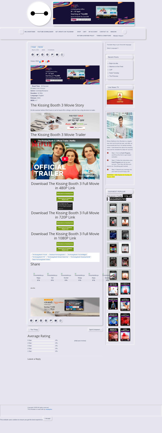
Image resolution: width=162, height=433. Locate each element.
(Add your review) (80, 341)
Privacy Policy (118, 36)
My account (93, 32)
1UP (110, 70)
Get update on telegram (64, 32)
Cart (84, 32)
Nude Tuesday (114, 73)
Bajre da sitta (113, 63)
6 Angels (34, 47)
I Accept (47, 418)
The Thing (33, 329)
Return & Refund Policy (85, 35)
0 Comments (51, 50)
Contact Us (104, 32)
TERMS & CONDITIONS (103, 35)
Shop (79, 32)
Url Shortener (29, 32)
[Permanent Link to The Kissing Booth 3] (38, 88)
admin (43, 50)
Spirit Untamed (95, 329)
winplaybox (49, 409)
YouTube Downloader (45, 32)
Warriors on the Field (116, 66)
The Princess (113, 76)
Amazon (113, 32)
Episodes (40, 47)
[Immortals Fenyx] (21, 32)
